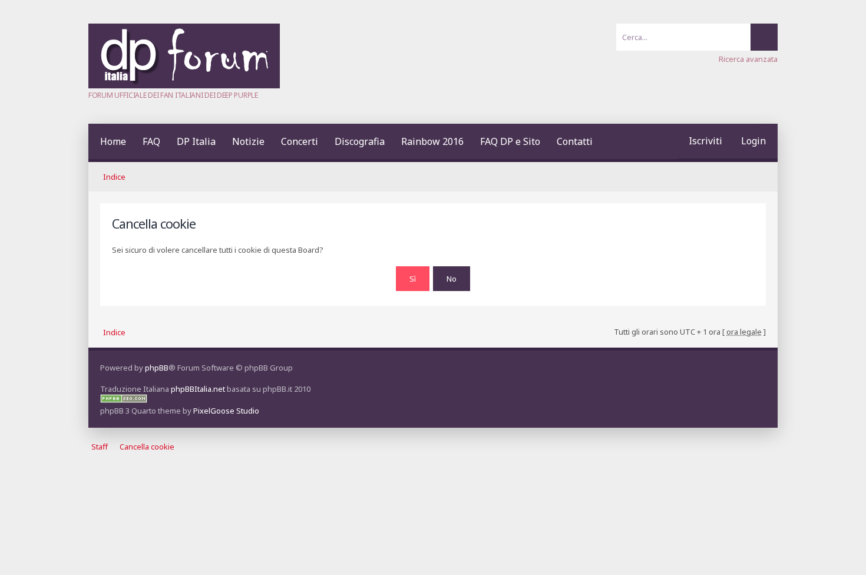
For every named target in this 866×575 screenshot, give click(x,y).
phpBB (156, 367)
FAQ (151, 141)
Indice (114, 176)
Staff (99, 447)
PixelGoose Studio (226, 410)
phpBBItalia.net (198, 389)
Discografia (360, 141)
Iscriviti (705, 140)
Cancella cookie (147, 447)
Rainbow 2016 (432, 141)
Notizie (248, 141)
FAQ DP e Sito (510, 141)
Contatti (575, 141)
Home (113, 141)
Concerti (299, 141)
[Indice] (184, 85)
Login (753, 140)
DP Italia (196, 141)
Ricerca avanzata (748, 59)
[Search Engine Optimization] (123, 400)
